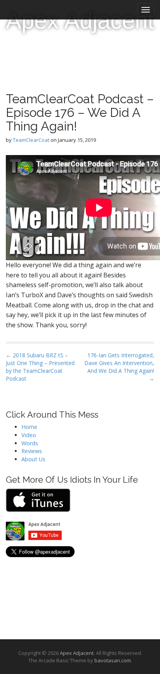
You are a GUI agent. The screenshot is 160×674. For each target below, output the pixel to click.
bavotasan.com (112, 660)
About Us (33, 459)
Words (29, 443)
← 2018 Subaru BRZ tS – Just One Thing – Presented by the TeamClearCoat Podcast (40, 366)
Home (29, 427)
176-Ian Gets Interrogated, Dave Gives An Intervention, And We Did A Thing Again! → (119, 366)
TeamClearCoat (31, 139)
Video (28, 435)
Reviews (31, 451)
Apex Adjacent (80, 20)
